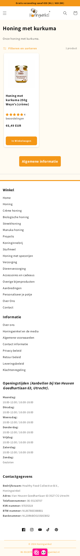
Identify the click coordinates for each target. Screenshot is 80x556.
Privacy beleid (12, 351)
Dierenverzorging (14, 269)
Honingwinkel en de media (21, 331)
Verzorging (10, 262)
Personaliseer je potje (17, 294)
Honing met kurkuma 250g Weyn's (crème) (17, 100)
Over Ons (9, 301)
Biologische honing (16, 217)
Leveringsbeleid (13, 364)
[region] (40, 3)
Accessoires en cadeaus (18, 275)
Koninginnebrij (13, 243)
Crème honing (12, 211)
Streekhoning (12, 224)
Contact (8, 307)
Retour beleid (12, 357)
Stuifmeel (9, 249)
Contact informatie (15, 344)
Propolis (8, 236)
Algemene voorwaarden (18, 338)
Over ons (9, 325)
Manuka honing (13, 230)
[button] (5, 13)
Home (7, 198)
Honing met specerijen (18, 256)
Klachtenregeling (14, 370)
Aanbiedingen (12, 288)
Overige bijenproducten (19, 282)
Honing (8, 204)
